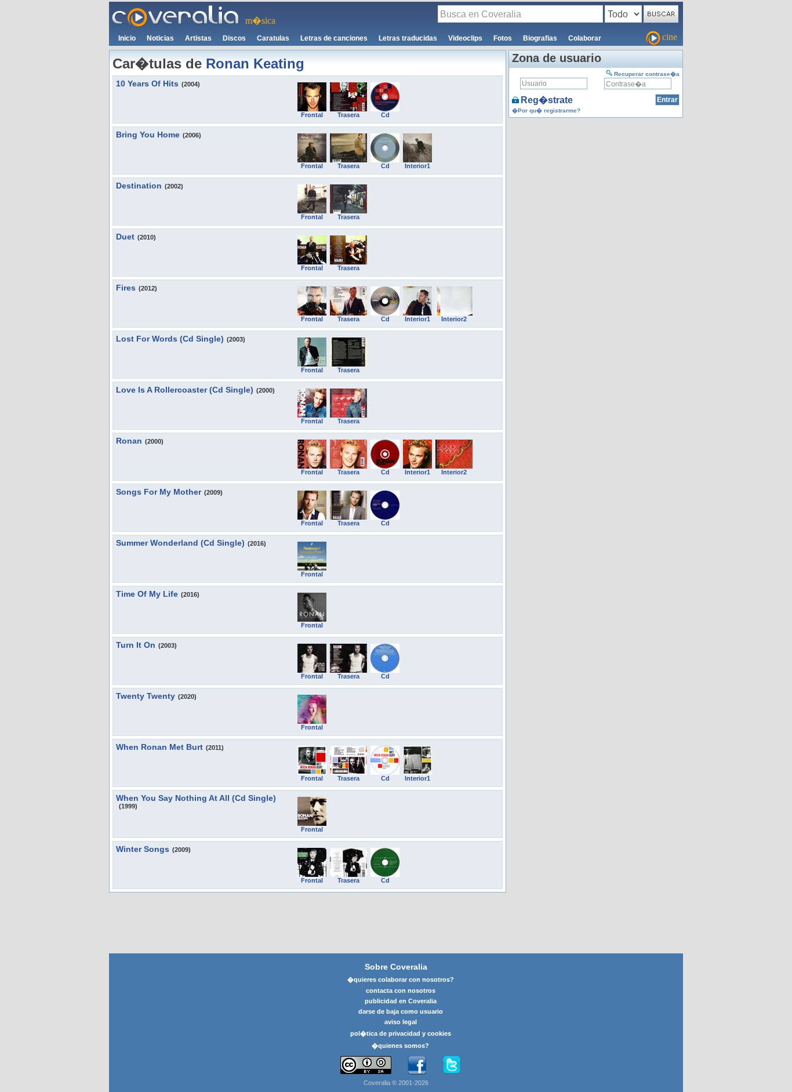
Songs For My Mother (158, 491)
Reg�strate (547, 100)
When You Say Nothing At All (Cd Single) (196, 798)
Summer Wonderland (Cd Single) (180, 542)
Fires (126, 287)
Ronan (129, 440)
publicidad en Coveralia (401, 1000)
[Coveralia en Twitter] (451, 1065)
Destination (139, 185)
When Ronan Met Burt (159, 747)
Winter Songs (142, 849)
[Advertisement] (595, 193)
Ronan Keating (255, 63)
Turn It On (135, 645)
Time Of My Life (147, 593)
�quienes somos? (400, 1045)
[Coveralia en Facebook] (417, 1065)
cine (669, 37)
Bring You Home (148, 134)
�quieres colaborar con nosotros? (400, 979)
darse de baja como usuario (400, 1011)
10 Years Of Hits (147, 83)
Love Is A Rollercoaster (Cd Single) (184, 389)
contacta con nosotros (400, 990)
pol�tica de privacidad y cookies (400, 1033)
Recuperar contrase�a (647, 74)
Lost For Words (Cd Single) (170, 338)
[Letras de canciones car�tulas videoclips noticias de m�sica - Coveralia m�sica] (175, 9)
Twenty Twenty (145, 696)
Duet (125, 236)
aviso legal (400, 1021)
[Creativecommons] (365, 1065)
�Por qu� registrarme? (546, 110)
